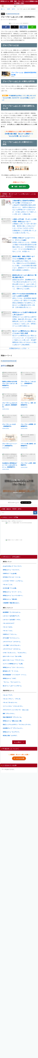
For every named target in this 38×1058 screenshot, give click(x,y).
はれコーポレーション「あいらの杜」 (12, 656)
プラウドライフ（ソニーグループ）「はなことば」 (16, 709)
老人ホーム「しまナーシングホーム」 (12, 685)
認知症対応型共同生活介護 (13, 13)
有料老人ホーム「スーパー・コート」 (12, 591)
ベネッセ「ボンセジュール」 (10, 702)
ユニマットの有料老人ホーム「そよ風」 (13, 663)
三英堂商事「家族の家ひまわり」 (11, 602)
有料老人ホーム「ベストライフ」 (11, 569)
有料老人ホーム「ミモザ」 (10, 678)
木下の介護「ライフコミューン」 (11, 638)
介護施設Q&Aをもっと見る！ (18, 348)
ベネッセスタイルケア (8, 623)
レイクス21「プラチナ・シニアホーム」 (13, 580)
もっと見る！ (18, 742)
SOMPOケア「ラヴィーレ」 (10, 634)
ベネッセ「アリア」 (8, 695)
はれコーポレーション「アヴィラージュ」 (14, 660)
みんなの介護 (20, 758)
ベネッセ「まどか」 (8, 627)
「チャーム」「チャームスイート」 (12, 682)
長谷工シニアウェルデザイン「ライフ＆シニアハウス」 (17, 724)
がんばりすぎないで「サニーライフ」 (12, 566)
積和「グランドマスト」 (9, 713)
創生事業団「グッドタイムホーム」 (12, 612)
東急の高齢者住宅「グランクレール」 (12, 717)
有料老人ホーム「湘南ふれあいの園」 (12, 720)
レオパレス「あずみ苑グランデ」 (11, 615)
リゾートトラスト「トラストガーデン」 (13, 706)
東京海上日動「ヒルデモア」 (10, 735)
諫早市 (3, 13)
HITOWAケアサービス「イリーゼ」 (12, 577)
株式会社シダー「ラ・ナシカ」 (11, 671)
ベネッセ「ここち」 (8, 584)
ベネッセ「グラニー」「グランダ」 (12, 698)
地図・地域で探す (20, 186)
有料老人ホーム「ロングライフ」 (11, 731)
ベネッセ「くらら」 (8, 630)
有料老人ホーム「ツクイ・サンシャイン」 (14, 667)
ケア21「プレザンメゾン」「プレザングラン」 (15, 652)
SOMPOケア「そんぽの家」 (10, 573)
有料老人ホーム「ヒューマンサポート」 (13, 595)
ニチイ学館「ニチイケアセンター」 (12, 645)
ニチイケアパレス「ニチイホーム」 (12, 641)
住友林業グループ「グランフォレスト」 (13, 728)
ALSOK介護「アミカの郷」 (10, 588)
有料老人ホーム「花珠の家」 (10, 599)
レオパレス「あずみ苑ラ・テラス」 (12, 619)
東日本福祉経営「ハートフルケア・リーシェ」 (15, 674)
